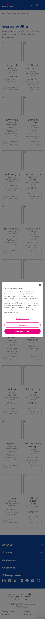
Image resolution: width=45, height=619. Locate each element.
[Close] (39, 284)
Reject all (22, 325)
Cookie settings (22, 319)
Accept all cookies (22, 331)
